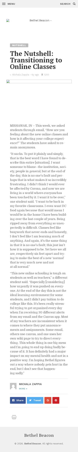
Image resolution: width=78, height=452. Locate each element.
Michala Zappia (20, 74)
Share (19, 400)
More (23, 388)
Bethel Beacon (39, 435)
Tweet (37, 400)
